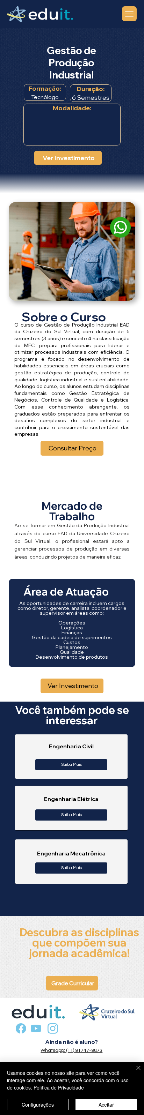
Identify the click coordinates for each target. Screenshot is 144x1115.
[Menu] (129, 13)
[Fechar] (134, 1072)
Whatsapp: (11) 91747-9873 (71, 1050)
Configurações (38, 1104)
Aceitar (106, 1104)
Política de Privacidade (59, 1087)
